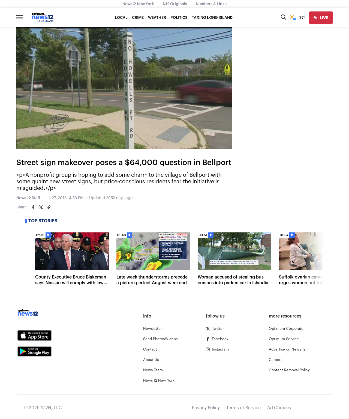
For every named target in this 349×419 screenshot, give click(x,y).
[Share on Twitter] (41, 207)
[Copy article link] (48, 207)
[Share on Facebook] (33, 207)
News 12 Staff (28, 198)
